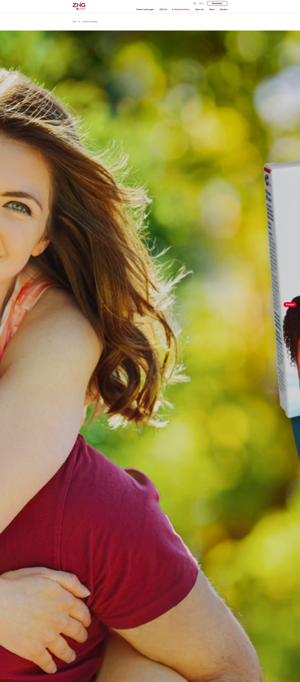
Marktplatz (217, 3)
